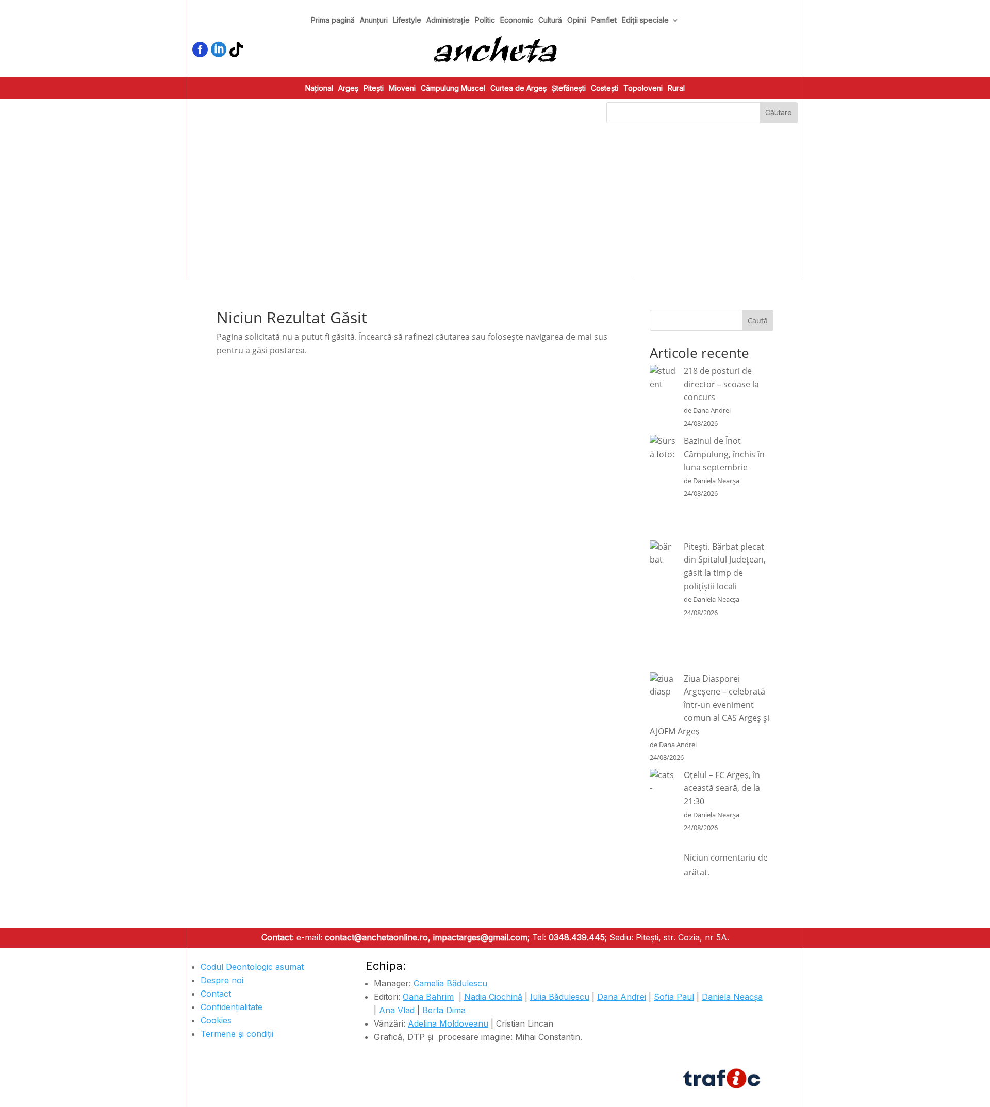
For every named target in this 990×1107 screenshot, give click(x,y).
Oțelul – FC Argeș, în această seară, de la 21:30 (722, 788)
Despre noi (222, 980)
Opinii (576, 20)
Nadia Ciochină (493, 997)
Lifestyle (407, 20)
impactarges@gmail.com (480, 937)
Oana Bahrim (428, 997)
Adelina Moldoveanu (448, 1023)
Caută (758, 320)
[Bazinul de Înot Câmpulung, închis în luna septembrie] (662, 487)
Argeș (348, 88)
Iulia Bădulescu (559, 997)
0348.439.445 (577, 937)
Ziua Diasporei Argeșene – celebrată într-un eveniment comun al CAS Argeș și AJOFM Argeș (709, 705)
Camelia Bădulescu (450, 983)
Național (319, 88)
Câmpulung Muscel (453, 88)
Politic (485, 20)
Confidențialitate (231, 1007)
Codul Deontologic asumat (252, 967)
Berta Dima (444, 1010)
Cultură (550, 20)
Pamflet (604, 20)
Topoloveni (643, 88)
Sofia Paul (674, 997)
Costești (604, 88)
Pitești (374, 88)
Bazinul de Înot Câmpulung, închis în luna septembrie (724, 454)
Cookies (216, 1020)
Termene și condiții (237, 1034)
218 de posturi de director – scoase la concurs (721, 384)
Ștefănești (569, 88)
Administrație (448, 20)
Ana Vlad (397, 1010)
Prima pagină (333, 20)
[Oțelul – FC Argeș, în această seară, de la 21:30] (662, 841)
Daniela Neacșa (732, 997)
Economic (516, 20)
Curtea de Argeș (518, 88)
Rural (676, 88)
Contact (216, 993)
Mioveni (402, 88)
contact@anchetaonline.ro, (378, 937)
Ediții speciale (645, 20)
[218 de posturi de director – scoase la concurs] (662, 398)
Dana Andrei (621, 997)
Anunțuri (374, 20)
